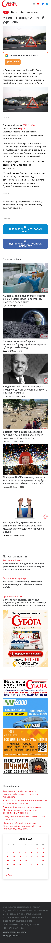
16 (43, 856)
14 (31, 856)
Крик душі (22, 578)
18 (14, 860)
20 (25, 860)
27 (25, 864)
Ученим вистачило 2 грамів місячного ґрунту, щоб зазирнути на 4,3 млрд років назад (24, 344)
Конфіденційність (11, 935)
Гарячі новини (10, 578)
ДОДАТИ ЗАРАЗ (13, 62)
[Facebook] (43, 4)
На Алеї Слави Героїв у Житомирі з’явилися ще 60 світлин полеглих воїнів (23, 584)
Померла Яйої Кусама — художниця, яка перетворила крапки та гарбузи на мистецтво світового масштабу (24, 480)
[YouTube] (38, 4)
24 (8, 864)
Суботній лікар (15, 560)
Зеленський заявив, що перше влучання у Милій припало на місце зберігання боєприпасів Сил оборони (25, 602)
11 (14, 856)
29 (37, 864)
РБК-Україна (28, 125)
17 (8, 860)
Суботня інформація (12, 596)
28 (31, 864)
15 (37, 856)
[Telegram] (47, 4)
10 (8, 856)
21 (31, 860)
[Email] (34, 4)
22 (37, 860)
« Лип (9, 875)
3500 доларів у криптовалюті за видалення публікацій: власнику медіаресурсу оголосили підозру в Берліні (23, 527)
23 (43, 860)
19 (20, 860)
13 (25, 856)
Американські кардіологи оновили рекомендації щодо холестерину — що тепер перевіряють (24, 299)
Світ (5, 560)
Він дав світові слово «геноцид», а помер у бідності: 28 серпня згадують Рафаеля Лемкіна (25, 389)
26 (20, 864)
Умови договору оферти (14, 932)
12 (20, 856)
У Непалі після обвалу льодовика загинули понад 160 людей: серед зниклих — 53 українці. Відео (23, 435)
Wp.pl (22, 128)
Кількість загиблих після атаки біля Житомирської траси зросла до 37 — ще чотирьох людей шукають (22, 826)
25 (14, 864)
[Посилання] (9, 3)
